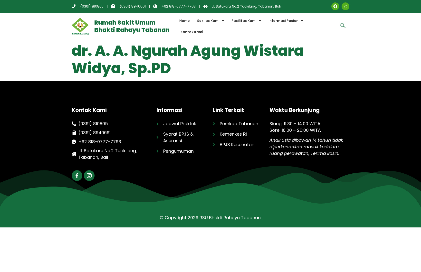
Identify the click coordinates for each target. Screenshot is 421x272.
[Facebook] (335, 6)
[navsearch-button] (342, 26)
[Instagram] (345, 6)
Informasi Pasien (283, 20)
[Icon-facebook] (77, 175)
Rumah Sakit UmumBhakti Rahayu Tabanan (132, 26)
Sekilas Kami (208, 20)
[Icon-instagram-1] (89, 175)
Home (184, 20)
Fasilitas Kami (244, 20)
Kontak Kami (192, 31)
